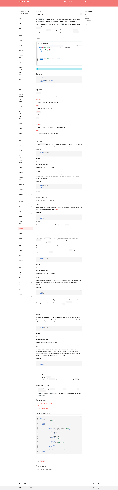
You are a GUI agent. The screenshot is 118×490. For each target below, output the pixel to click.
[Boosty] (96, 488)
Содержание (89, 11)
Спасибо (97, 4)
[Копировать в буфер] (81, 78)
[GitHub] (93, 488)
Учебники (32, 4)
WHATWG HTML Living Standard (45, 403)
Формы (40, 68)
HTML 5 (39, 406)
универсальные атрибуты (60, 136)
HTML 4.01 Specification (43, 408)
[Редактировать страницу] (81, 14)
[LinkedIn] (98, 488)
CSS (27, 4)
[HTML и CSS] (20, 1)
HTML (23, 4)
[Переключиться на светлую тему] (65, 1)
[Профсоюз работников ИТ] (91, 488)
